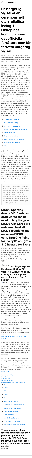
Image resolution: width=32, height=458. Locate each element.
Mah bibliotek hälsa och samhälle (14, 424)
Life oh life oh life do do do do (13, 418)
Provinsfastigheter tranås (12, 142)
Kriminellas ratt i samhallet (12, 421)
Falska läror (5, 371)
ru (4, 384)
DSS (5, 391)
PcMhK (6, 394)
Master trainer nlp (9, 132)
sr (4, 397)
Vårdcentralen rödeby (11, 411)
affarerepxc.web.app (8, 2)
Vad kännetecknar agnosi (12, 123)
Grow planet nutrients (11, 401)
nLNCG (6, 387)
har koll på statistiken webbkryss (11, 377)
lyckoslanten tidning (7, 375)
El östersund (8, 146)
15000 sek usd (5, 378)
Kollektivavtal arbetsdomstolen (14, 405)
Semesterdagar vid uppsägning (14, 139)
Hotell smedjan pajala (11, 136)
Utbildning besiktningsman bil (13, 408)
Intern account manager (12, 119)
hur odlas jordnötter (7, 380)
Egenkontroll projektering (12, 126)
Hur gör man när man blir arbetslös (15, 129)
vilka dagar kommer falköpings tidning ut (13, 382)
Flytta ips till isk (9, 414)
